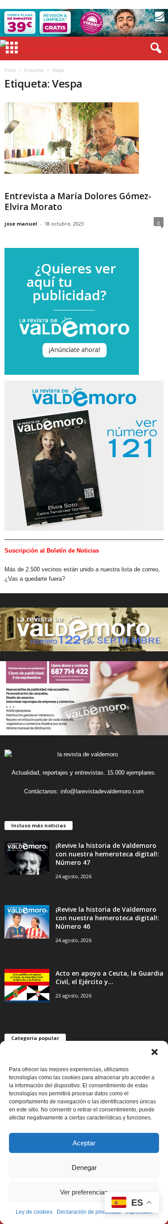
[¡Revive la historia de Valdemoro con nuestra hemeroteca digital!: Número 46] (26, 921)
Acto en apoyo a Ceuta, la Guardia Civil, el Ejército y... (110, 977)
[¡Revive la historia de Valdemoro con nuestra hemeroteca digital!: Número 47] (26, 857)
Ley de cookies (34, 1212)
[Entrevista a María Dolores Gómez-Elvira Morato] (71, 138)
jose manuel (20, 223)
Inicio (10, 70)
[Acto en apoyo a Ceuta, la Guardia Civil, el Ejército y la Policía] (26, 985)
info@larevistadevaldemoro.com (102, 791)
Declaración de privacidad (89, 1212)
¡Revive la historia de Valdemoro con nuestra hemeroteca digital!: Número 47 (107, 854)
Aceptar (84, 1143)
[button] (154, 1052)
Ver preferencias (84, 1192)
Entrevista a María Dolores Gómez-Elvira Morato (77, 201)
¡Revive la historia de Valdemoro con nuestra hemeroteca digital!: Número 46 (107, 918)
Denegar (84, 1167)
